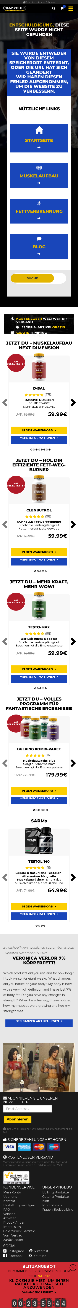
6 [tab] (44, 449)
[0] (62, 7)
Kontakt (9, 1201)
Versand (9, 1214)
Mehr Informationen (38, 438)
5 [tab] (41, 449)
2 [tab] (34, 449)
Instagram (16, 1251)
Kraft (45, 1201)
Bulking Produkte (55, 1192)
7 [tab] (47, 449)
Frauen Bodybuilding (57, 1210)
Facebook (15, 1256)
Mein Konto (12, 1192)
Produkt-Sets (52, 1205)
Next (72, 402)
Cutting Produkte (55, 1197)
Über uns (10, 1197)
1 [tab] (31, 449)
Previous (5, 402)
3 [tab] (36, 449)
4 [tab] (39, 449)
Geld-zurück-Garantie (19, 1231)
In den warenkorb (38, 430)
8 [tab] (49, 449)
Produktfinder (13, 1222)
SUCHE (32, 278)
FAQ (6, 1210)
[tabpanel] (39, 401)
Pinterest (41, 1251)
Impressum (12, 1227)
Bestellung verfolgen (19, 1205)
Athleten (9, 1218)
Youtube (40, 1256)
